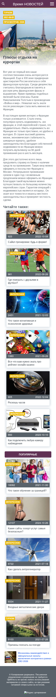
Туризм (8, 12)
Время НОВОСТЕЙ (28, 3)
